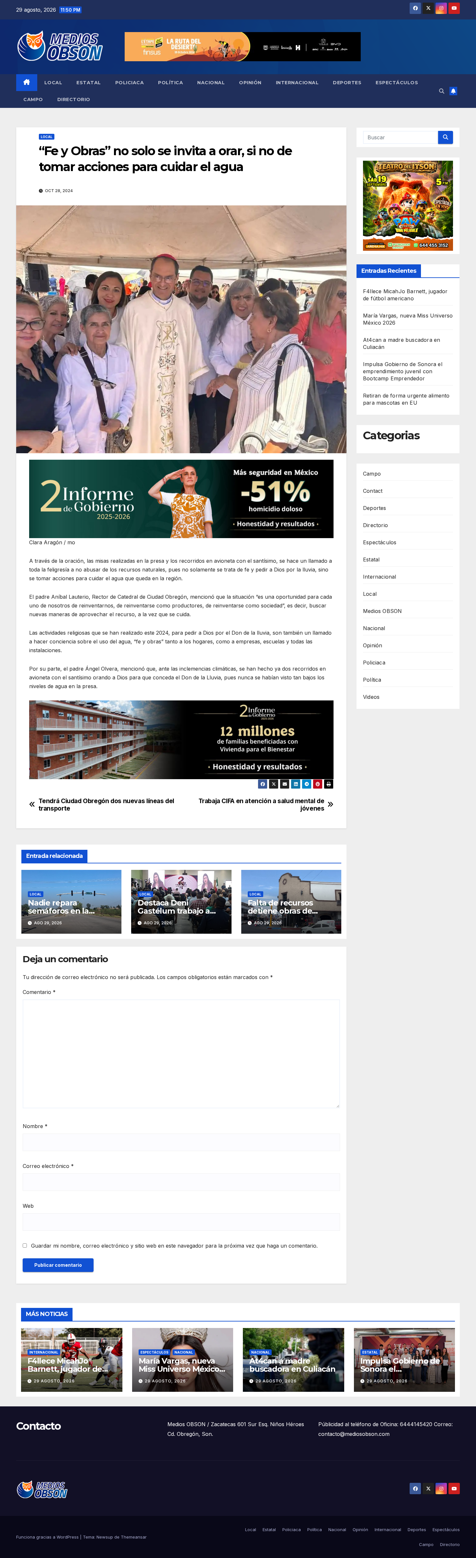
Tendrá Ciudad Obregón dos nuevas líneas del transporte (107, 804)
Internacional (297, 83)
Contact (372, 491)
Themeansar (134, 1537)
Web (28, 1206)
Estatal (88, 83)
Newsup (104, 1537)
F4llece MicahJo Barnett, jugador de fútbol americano (65, 1369)
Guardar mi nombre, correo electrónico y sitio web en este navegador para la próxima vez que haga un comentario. (174, 1245)
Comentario (39, 992)
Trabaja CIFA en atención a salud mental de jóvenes (261, 804)
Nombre (35, 1126)
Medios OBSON (382, 611)
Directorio (73, 99)
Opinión (250, 83)
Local (53, 83)
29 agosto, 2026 (54, 1381)
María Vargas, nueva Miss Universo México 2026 (179, 1369)
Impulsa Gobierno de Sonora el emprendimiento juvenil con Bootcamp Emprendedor (402, 371)
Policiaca (129, 83)
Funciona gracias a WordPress (48, 1537)
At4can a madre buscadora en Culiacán (292, 1365)
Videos (371, 697)
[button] (441, 91)
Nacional (211, 83)
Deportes (347, 83)
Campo (33, 99)
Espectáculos (397, 83)
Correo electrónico (48, 1166)
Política (170, 83)
